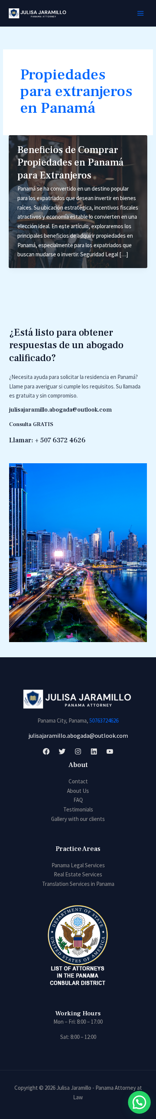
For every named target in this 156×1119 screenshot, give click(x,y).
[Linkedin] (93, 751)
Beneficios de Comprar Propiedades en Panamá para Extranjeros (70, 163)
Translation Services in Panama (78, 883)
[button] (139, 1102)
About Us (78, 790)
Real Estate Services (78, 874)
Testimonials (78, 809)
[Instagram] (78, 751)
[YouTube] (109, 751)
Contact (78, 781)
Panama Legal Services (78, 865)
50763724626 (104, 720)
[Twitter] (62, 751)
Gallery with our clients (78, 818)
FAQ (78, 799)
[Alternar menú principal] (141, 13)
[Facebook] (46, 751)
